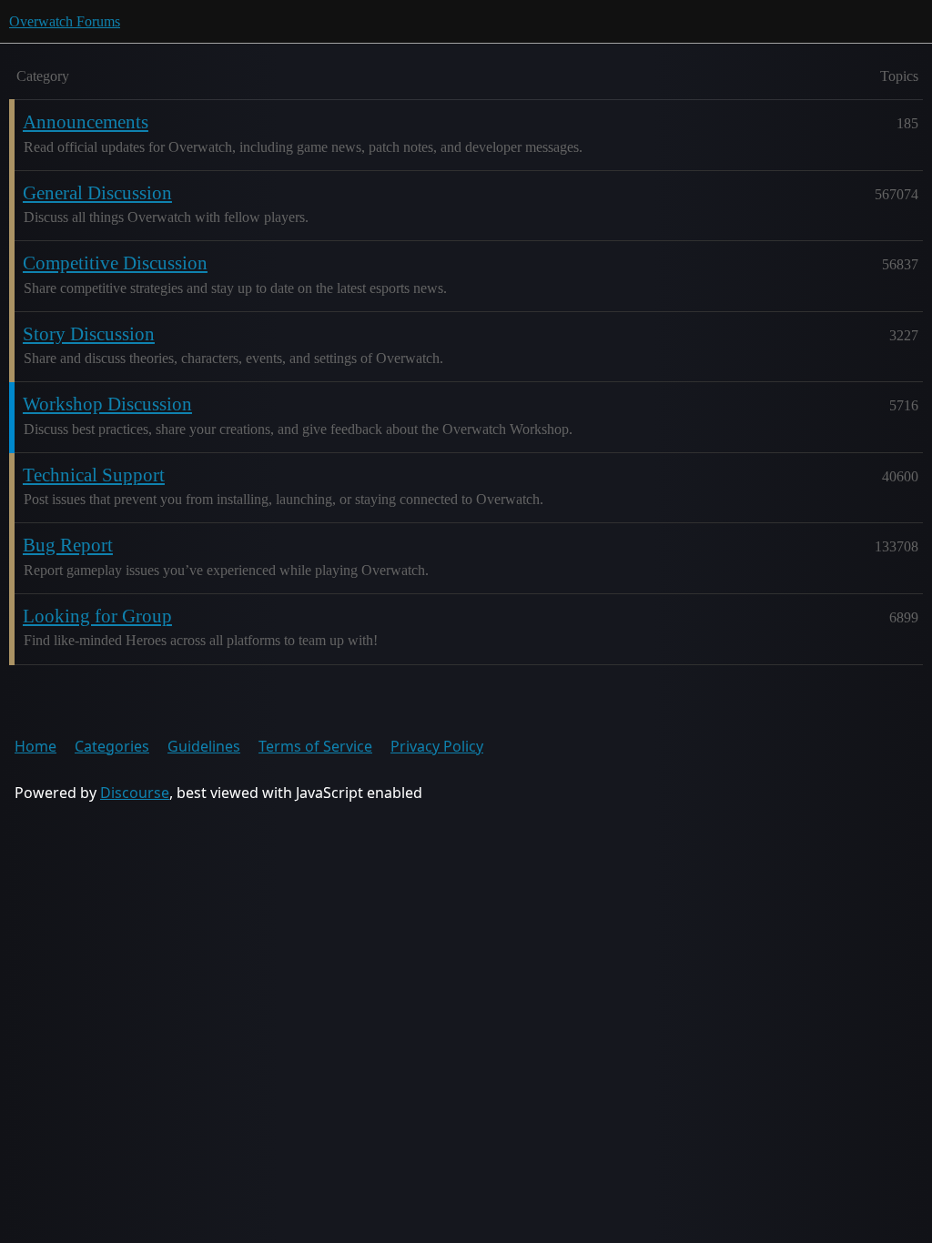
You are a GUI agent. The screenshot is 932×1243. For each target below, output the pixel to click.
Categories (112, 746)
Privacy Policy (436, 746)
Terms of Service (315, 746)
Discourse (134, 793)
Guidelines (203, 746)
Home (35, 746)
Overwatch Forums (64, 21)
